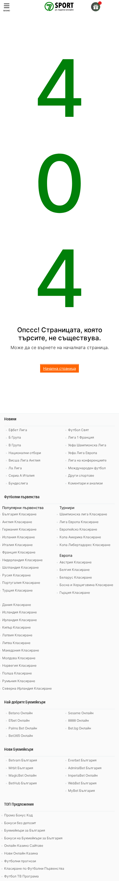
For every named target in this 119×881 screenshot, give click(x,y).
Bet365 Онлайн (21, 736)
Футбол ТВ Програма (21, 876)
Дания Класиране (16, 605)
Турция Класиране (17, 590)
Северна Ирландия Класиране (27, 688)
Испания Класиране (18, 537)
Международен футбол (87, 468)
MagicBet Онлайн (23, 775)
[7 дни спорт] (59, 6)
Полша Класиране (17, 673)
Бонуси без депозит (20, 823)
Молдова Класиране (18, 658)
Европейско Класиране (78, 529)
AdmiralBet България (85, 768)
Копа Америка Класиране (80, 537)
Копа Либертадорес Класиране (85, 545)
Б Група (15, 437)
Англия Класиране (17, 522)
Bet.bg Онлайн (79, 728)
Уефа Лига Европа (82, 453)
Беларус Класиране (76, 577)
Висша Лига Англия (24, 460)
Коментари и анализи (85, 483)
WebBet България (82, 783)
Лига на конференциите (87, 460)
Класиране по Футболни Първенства (34, 868)
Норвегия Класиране (19, 665)
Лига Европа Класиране (79, 522)
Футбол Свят (78, 430)
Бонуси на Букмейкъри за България (33, 838)
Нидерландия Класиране (22, 560)
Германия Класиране (19, 529)
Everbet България (82, 760)
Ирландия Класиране (19, 620)
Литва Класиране (16, 643)
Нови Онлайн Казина (21, 853)
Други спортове (81, 475)
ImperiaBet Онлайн (83, 775)
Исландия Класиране (19, 612)
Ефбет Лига (18, 430)
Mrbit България (21, 768)
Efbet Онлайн (19, 720)
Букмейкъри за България (24, 830)
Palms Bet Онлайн (23, 728)
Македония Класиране (20, 650)
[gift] (95, 6)
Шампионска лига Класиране (83, 514)
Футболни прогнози (20, 861)
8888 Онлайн (78, 720)
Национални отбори (25, 453)
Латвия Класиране (17, 635)
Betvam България (23, 760)
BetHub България (23, 783)
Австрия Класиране (76, 562)
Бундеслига (18, 483)
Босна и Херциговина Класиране (86, 585)
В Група (15, 445)
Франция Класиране (18, 552)
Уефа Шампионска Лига (87, 445)
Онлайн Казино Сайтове (23, 845)
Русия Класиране (16, 575)
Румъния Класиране (18, 681)
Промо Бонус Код (18, 815)
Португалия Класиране (21, 583)
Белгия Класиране (75, 570)
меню (6, 10)
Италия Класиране (17, 545)
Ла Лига (15, 468)
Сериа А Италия (22, 475)
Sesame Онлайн (81, 713)
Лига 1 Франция (81, 437)
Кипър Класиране (16, 627)
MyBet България (81, 790)
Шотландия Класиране (20, 567)
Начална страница (59, 368)
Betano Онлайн (21, 713)
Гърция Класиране (75, 592)
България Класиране (19, 514)
